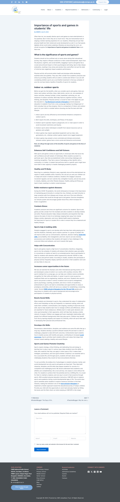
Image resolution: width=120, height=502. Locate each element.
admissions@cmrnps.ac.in (83, 2)
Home (43, 10)
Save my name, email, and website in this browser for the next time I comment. (58, 444)
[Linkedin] (19, 2)
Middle (39, 474)
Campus (64, 478)
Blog (38, 482)
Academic (58, 10)
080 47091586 (66, 2)
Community (96, 10)
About (49, 10)
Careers (64, 474)
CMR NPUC (40, 480)
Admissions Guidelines (69, 471)
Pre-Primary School (43, 469)
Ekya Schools (41, 478)
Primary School (41, 471)
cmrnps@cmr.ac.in (18, 482)
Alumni (64, 476)
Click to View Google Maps (21, 487)
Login (106, 10)
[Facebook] (12, 2)
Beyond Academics (71, 10)
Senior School (41, 476)
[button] (102, 2)
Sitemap (39, 484)
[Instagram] (15, 2)
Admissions (84, 10)
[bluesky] (26, 2)
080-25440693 (18, 478)
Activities (65, 469)
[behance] (23, 2)
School (43, 474)
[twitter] (92, 472)
